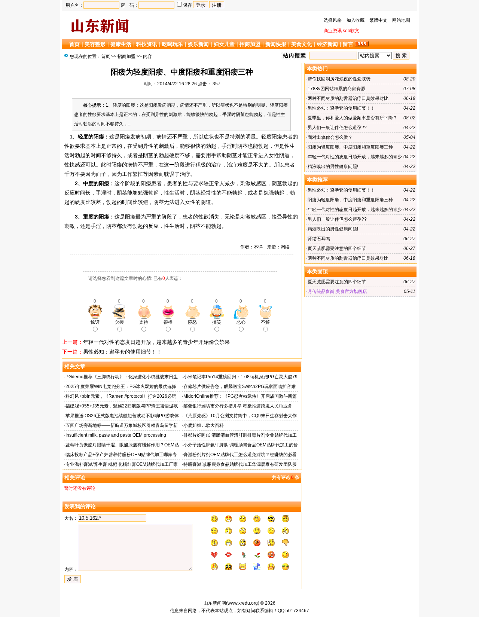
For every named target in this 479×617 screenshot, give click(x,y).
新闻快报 (275, 44)
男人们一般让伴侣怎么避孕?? (337, 127)
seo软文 (351, 30)
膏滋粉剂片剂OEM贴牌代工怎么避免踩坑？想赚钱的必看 (240, 454)
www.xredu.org (243, 603)
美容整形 (95, 44)
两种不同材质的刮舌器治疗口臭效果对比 (348, 98)
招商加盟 (250, 44)
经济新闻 (327, 44)
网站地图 (401, 20)
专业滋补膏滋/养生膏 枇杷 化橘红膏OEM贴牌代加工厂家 (121, 464)
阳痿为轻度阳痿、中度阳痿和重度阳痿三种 (350, 147)
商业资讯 (333, 30)
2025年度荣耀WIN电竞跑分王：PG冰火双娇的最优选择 (120, 386)
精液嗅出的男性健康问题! (333, 166)
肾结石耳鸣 (319, 238)
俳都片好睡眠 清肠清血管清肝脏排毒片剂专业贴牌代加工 (240, 435)
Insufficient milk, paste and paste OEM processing (115, 435)
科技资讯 (146, 44)
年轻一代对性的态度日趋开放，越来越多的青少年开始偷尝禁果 (156, 342)
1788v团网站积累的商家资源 (336, 88)
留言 (348, 44)
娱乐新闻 (198, 44)
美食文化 (301, 44)
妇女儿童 (224, 44)
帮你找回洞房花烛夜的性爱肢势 (339, 79)
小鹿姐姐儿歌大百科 (203, 425)
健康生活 (120, 44)
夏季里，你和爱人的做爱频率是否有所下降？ (352, 117)
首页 (74, 44)
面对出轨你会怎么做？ (330, 137)
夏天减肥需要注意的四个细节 (337, 248)
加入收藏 (355, 20)
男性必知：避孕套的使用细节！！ (122, 352)
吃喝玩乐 (172, 44)
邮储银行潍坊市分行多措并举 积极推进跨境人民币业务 (237, 406)
